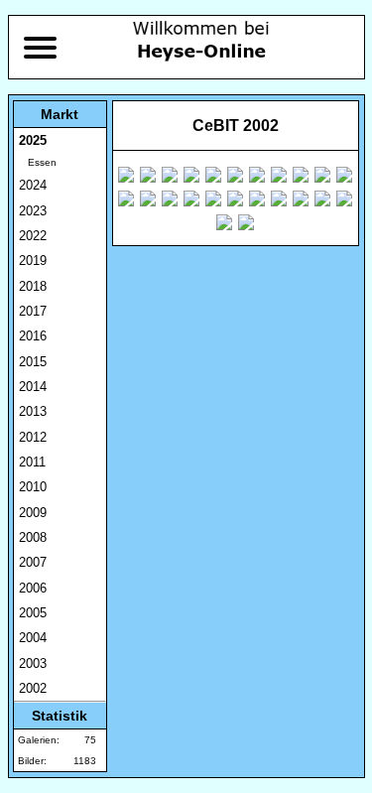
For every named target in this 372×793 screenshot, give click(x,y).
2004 (33, 637)
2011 (32, 462)
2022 (33, 235)
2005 (33, 612)
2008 (33, 537)
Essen (38, 162)
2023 (33, 210)
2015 (33, 361)
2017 (33, 311)
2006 (33, 588)
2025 (33, 140)
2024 (33, 185)
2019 (33, 260)
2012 (33, 437)
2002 (33, 688)
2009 (33, 512)
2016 (33, 336)
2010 (33, 486)
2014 (33, 386)
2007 (33, 562)
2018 (33, 286)
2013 (33, 411)
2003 (33, 663)
